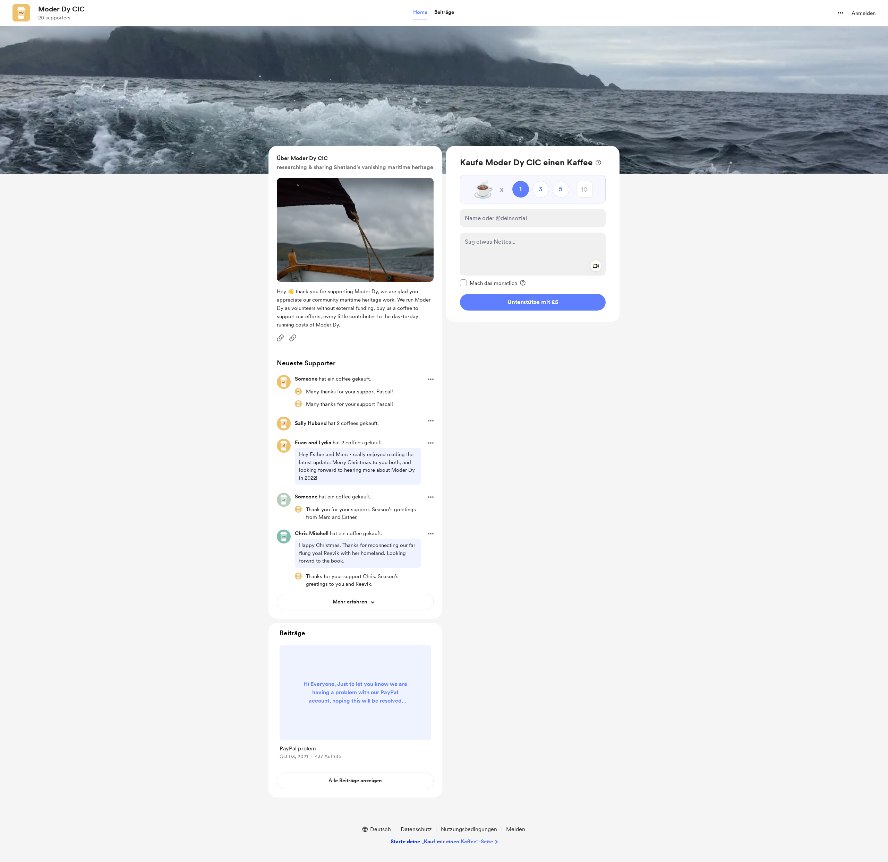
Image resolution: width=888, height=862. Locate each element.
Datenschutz (416, 829)
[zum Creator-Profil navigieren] (21, 12)
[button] (420, 12)
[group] (355, 703)
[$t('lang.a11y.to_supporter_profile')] (298, 391)
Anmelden (864, 13)
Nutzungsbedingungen (469, 829)
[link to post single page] (355, 703)
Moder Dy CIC (61, 9)
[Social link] (280, 337)
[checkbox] (488, 282)
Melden (515, 829)
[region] (533, 234)
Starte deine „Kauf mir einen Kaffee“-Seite (442, 841)
